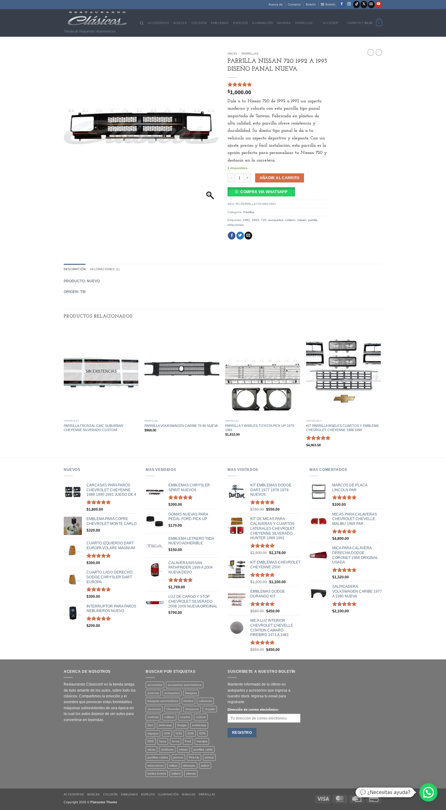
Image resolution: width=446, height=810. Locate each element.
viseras (191, 773)
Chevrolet (173, 709)
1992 (246, 220)
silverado (189, 765)
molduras (167, 749)
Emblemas (220, 23)
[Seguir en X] (363, 4)
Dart (150, 725)
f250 (202, 733)
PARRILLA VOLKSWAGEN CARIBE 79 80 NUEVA (181, 425)
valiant (176, 773)
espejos (152, 733)
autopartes (275, 220)
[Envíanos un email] (371, 4)
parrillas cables (157, 757)
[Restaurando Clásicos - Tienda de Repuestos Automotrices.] (97, 18)
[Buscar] (142, 23)
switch (205, 765)
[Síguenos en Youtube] (378, 4)
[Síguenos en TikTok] (356, 4)
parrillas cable (203, 749)
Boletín (311, 4)
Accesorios (158, 23)
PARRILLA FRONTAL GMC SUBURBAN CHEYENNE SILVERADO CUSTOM (93, 428)
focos (175, 741)
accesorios (154, 684)
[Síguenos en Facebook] (342, 4)
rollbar (173, 765)
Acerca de (276, 4)
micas (151, 749)
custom (201, 717)
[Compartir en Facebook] (231, 236)
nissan (301, 220)
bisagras (191, 693)
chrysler (209, 709)
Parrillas (304, 23)
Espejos (240, 23)
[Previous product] (379, 52)
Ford (188, 741)
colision (290, 220)
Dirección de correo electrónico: (253, 709)
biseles (188, 701)
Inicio (232, 53)
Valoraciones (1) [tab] (105, 269)
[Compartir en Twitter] (240, 236)
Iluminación (262, 23)
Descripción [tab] (75, 269)
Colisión (199, 23)
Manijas (284, 23)
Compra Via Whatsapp (263, 192)
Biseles (180, 23)
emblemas (199, 725)
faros (162, 741)
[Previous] (64, 391)
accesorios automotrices (184, 684)
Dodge (182, 725)
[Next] (380, 391)
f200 (191, 733)
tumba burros (156, 773)
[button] (328, 5)
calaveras (205, 701)
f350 (150, 741)
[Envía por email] (248, 236)
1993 (255, 220)
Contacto (294, 4)
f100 (167, 733)
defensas (165, 725)
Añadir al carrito (279, 178)
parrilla (312, 220)
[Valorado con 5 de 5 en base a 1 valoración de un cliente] (278, 84)
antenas (153, 693)
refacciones (236, 224)
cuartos (185, 717)
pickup (209, 757)
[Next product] (370, 52)
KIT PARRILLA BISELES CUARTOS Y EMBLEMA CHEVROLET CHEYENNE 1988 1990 (342, 428)
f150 (179, 733)
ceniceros (154, 709)
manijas (202, 741)
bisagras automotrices (162, 701)
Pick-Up (194, 757)
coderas (153, 717)
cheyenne (192, 709)
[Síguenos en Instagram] (349, 4)
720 (263, 220)
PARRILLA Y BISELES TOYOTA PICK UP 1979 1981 (259, 428)
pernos (178, 757)
